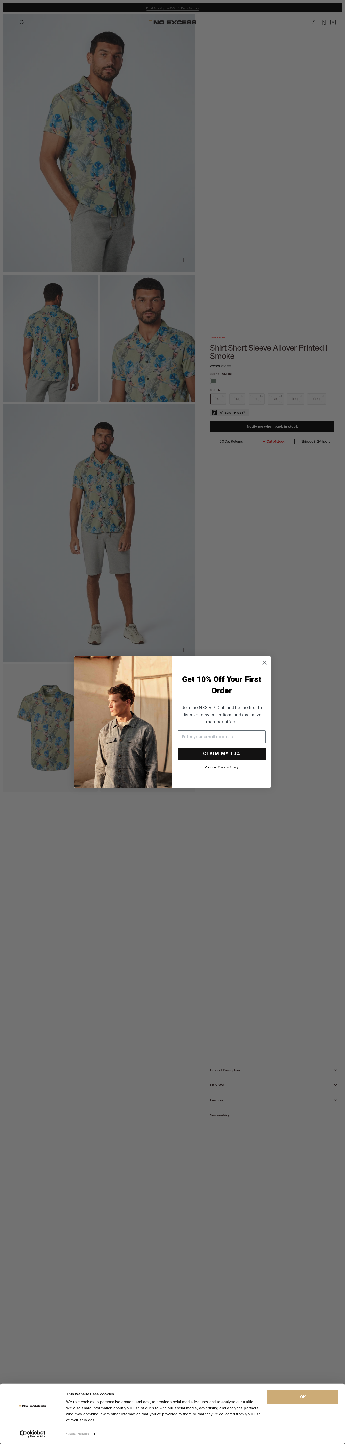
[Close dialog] (264, 662)
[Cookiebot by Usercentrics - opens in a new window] (33, 1434)
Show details (77, 1434)
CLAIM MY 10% (221, 753)
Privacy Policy (228, 767)
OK (303, 1397)
